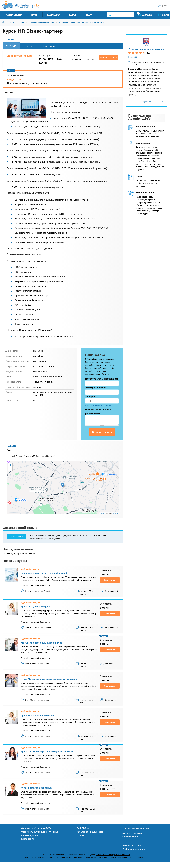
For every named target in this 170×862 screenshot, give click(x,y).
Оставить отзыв (16, 537)
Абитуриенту (14, 14)
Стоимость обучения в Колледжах (39, 831)
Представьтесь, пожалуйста (101, 378)
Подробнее (146, 101)
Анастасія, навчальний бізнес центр (146, 48)
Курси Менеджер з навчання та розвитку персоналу (49, 678)
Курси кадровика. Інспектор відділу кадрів (44, 573)
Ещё (89, 14)
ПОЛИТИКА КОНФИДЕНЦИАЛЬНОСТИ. (113, 854)
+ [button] (10, 465)
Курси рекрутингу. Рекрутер (36, 606)
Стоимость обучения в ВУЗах (37, 828)
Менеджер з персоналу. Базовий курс (41, 642)
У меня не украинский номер (98, 405)
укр (159, 5)
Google (115, 513)
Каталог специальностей (90, 831)
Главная (3, 22)
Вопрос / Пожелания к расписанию (98, 411)
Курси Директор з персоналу (36, 787)
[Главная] (23, 5)
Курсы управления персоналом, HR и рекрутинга (81, 22)
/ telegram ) (134, 836)
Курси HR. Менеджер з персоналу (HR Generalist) (48, 751)
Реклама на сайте (131, 845)
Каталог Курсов (29, 835)
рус (165, 5)
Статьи (80, 835)
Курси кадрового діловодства (37, 715)
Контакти (29, 46)
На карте (11, 445)
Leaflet (102, 513)
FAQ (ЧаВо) (83, 828)
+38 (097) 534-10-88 (132, 833)
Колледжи (53, 14)
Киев (22, 22)
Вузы (34, 14)
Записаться (109, 580)
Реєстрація (48, 46)
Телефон (91, 396)
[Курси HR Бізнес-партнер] (26, 108)
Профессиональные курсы (41, 22)
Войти (165, 14)
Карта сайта (27, 838)
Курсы (73, 14)
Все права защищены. (35, 857)
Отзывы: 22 (132, 57)
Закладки (147, 14)
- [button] (10, 469)
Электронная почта (96, 387)
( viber (125, 836)
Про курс (11, 45)
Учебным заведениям (134, 848)
